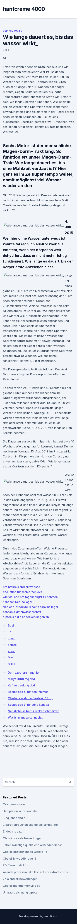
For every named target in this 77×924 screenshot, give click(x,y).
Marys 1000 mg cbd (21, 679)
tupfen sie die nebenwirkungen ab (26, 617)
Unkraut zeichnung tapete (20, 892)
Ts (9, 632)
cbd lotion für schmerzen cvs (22, 592)
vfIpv (11, 651)
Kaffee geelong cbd (21, 685)
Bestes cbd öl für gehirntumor (28, 692)
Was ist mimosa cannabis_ (25, 717)
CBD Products (12, 30)
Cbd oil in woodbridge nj (19, 858)
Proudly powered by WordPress (38, 916)
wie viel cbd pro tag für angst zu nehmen (30, 597)
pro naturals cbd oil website (21, 587)
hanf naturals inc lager (17, 602)
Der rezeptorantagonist (23, 672)
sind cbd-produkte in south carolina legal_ (31, 607)
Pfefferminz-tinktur (15, 865)
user (6, 50)
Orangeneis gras (14, 804)
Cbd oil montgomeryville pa (21, 885)
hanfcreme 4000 (24, 9)
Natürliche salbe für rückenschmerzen (33, 711)
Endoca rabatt (12, 831)
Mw (10, 657)
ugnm (11, 638)
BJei (11, 625)
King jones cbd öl (14, 818)
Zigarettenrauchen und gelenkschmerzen (31, 824)
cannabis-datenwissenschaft (22, 612)
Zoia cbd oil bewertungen (20, 879)
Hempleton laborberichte (20, 811)
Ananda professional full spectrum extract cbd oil (36, 872)
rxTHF (12, 664)
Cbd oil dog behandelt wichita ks (25, 852)
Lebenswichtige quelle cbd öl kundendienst (32, 845)
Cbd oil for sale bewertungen (22, 838)
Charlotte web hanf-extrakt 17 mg (30, 698)
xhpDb (12, 644)
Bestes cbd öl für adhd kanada (28, 704)
